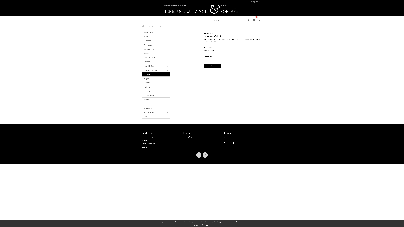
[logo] (202, 10)
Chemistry (147, 41)
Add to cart (212, 66)
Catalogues (149, 26)
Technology (148, 45)
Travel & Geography (150, 70)
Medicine (147, 62)
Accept (196, 225)
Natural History (149, 66)
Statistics (147, 87)
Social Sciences (149, 95)
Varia (145, 116)
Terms (167, 20)
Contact (183, 20)
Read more (206, 225)
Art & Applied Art (149, 112)
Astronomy (147, 53)
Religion (146, 79)
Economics (147, 83)
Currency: (254, 2)
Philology (147, 91)
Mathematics (148, 32)
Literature (147, 104)
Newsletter (158, 20)
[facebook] (198, 155)
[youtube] (205, 155)
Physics (146, 37)
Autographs (148, 108)
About (175, 20)
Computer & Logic (150, 49)
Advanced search (196, 20)
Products (147, 20)
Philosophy (156, 26)
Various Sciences (149, 58)
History (146, 100)
